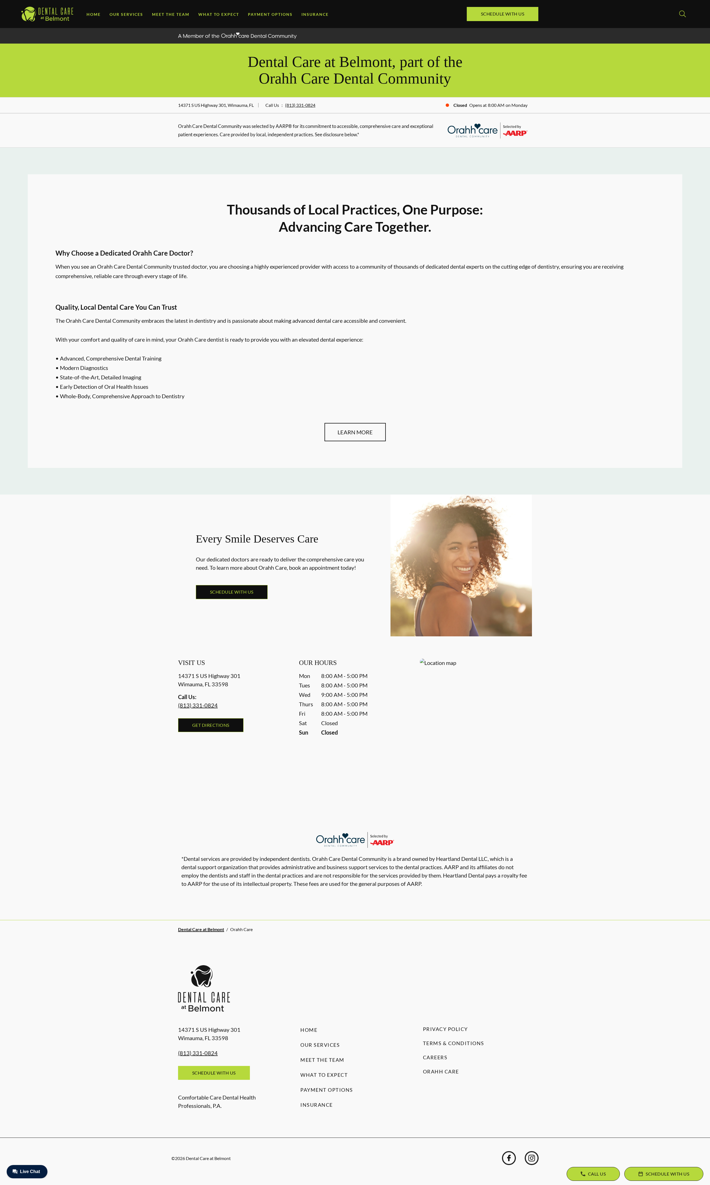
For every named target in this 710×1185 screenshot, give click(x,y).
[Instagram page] (532, 1158)
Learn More (355, 432)
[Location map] (476, 718)
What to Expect (218, 14)
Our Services (126, 14)
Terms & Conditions (453, 1043)
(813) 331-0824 (300, 105)
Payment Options (270, 14)
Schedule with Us (502, 13)
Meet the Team (170, 14)
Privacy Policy (445, 1029)
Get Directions (210, 725)
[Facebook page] (509, 1158)
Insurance (315, 14)
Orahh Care (441, 1071)
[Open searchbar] (682, 14)
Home (94, 14)
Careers (435, 1057)
